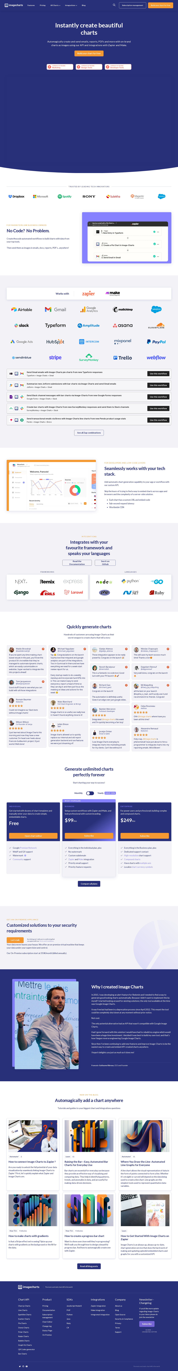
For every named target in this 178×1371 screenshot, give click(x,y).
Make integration (98, 1310)
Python (70, 1314)
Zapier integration (98, 1306)
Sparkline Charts (24, 1314)
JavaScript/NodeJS (74, 1306)
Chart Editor (47, 1322)
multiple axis (145, 863)
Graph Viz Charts (25, 1345)
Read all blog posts (89, 1266)
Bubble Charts (24, 1341)
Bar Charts (22, 1354)
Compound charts (132, 859)
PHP (68, 1310)
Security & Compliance (124, 1319)
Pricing (42, 5)
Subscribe (89, 836)
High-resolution (131, 855)
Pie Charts (22, 1323)
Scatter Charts (24, 1319)
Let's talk (15, 940)
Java (68, 1319)
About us (118, 1306)
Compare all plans (89, 883)
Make (80, 859)
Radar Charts (23, 1336)
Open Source (120, 1314)
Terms (117, 1328)
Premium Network (28, 848)
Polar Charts (23, 1332)
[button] (55, 5)
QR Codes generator (26, 1349)
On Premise (47, 1335)
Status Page (47, 1330)
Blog (83, 5)
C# (68, 1328)
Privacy (118, 1323)
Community (18, 859)
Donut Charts (23, 1328)
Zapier (71, 859)
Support (118, 1332)
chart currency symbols (142, 867)
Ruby (69, 1323)
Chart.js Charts (24, 1306)
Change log (47, 1326)
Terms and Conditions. (46, 941)
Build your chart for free (160, 5)
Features (31, 5)
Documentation (48, 1310)
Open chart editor (33, 836)
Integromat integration (100, 1314)
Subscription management (132, 5)
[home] (14, 5)
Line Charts (22, 1310)
